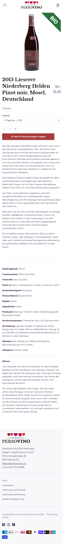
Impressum (8, 485)
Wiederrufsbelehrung (13, 499)
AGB (4, 480)
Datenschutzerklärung (13, 494)
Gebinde (6, 115)
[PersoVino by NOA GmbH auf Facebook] (3, 524)
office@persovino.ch (14, 463)
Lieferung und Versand (13, 490)
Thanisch (6, 108)
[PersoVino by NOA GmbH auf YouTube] (13, 524)
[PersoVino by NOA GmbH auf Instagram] (8, 524)
